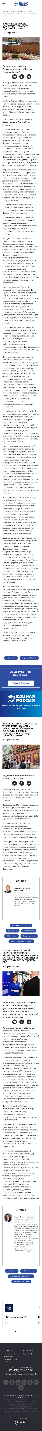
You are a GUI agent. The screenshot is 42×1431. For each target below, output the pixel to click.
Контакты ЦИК (28, 1354)
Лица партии (28, 1350)
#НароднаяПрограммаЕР (21, 1276)
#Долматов (11, 936)
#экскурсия (29, 931)
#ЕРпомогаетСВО (21, 1281)
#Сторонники (29, 1271)
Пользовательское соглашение (21, 1404)
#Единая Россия (29, 658)
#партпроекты (29, 936)
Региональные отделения (10, 1355)
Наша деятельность (18, 11)
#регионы (12, 931)
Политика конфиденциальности (21, 1406)
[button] (15, 1331)
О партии (8, 1350)
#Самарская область (21, 925)
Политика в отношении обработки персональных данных (21, 1408)
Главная (5, 11)
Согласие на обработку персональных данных (21, 1411)
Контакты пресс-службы (10, 1361)
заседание (19, 83)
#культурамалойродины (21, 941)
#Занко (12, 1271)
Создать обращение (21, 683)
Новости (30, 11)
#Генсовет (11, 658)
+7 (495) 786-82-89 (21, 1370)
